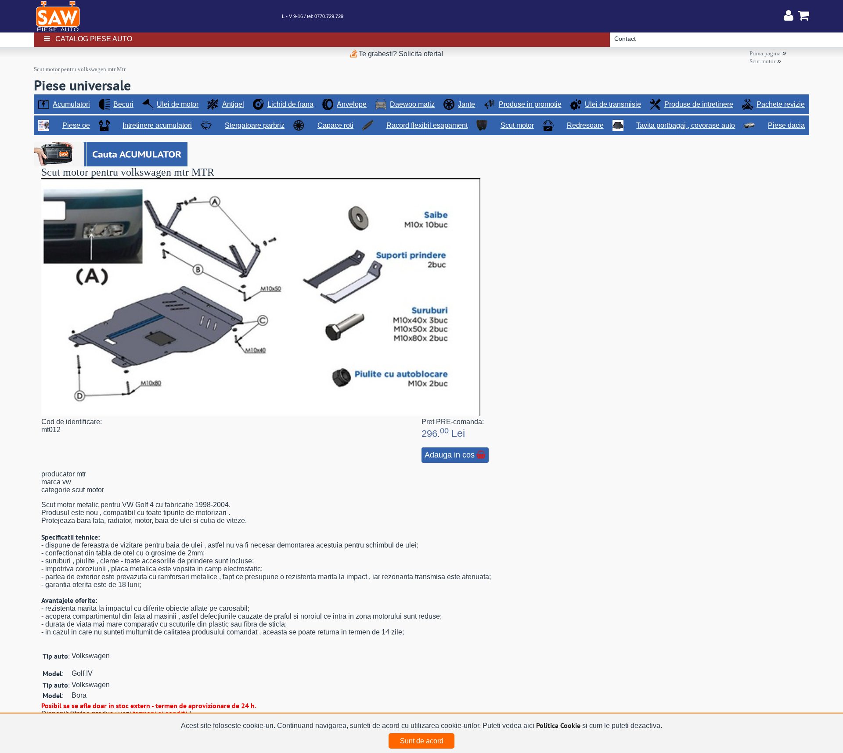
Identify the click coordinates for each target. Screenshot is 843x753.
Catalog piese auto (93, 39)
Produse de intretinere (698, 104)
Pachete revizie (781, 104)
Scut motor (762, 61)
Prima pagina (765, 53)
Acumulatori (71, 104)
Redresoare (585, 125)
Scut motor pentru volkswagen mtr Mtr (80, 69)
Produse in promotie (530, 104)
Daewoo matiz (412, 104)
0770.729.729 (328, 16)
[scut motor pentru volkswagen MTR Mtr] (260, 414)
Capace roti (335, 125)
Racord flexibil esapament (427, 125)
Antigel (233, 104)
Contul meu (788, 15)
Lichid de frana (290, 104)
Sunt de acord (421, 741)
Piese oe (76, 125)
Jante (466, 104)
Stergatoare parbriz (255, 125)
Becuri (123, 104)
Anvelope (352, 104)
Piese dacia (786, 125)
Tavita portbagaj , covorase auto (685, 125)
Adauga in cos (450, 454)
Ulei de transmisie (613, 104)
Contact (625, 38)
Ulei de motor (177, 104)
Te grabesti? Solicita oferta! (400, 54)
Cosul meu (801, 15)
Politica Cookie (558, 725)
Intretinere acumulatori (157, 125)
